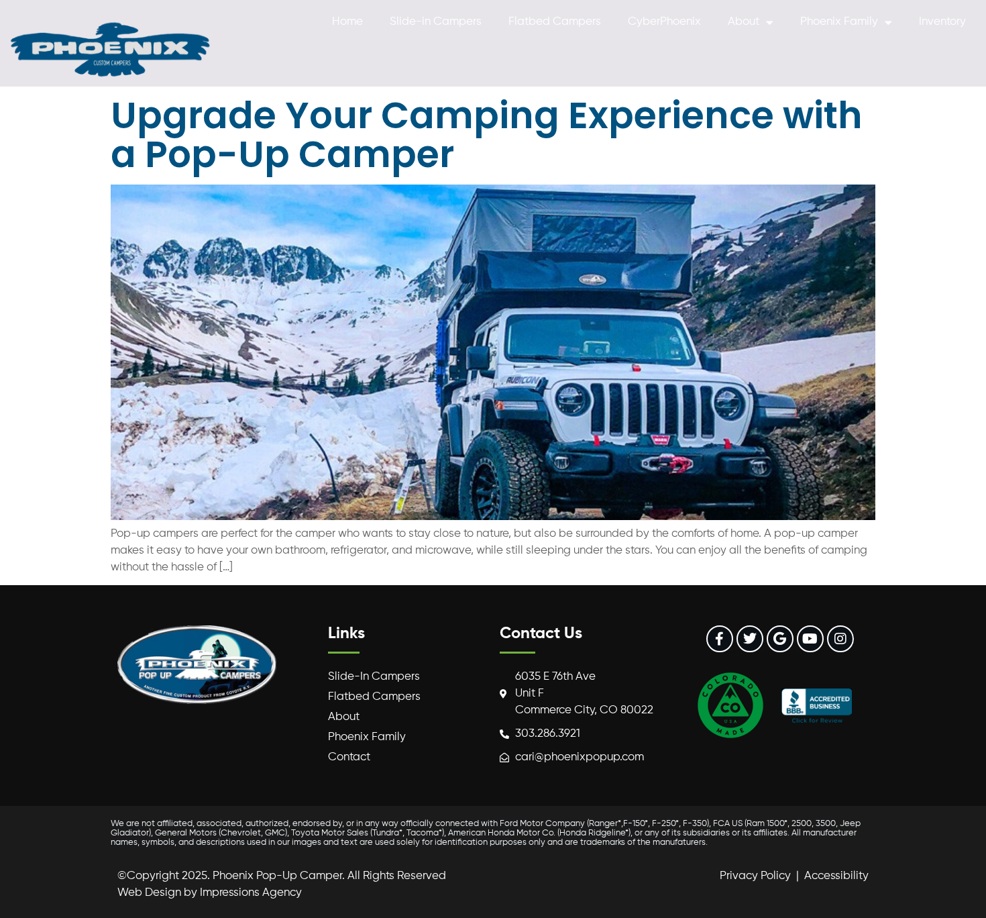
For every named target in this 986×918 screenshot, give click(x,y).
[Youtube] (810, 638)
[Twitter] (749, 638)
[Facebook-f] (719, 638)
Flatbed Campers (554, 22)
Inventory (942, 22)
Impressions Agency (251, 893)
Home (347, 22)
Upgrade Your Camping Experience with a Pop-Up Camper (487, 134)
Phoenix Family (839, 22)
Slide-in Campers (436, 22)
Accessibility (836, 876)
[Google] (780, 638)
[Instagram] (840, 638)
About (743, 22)
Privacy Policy (755, 876)
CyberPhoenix (664, 22)
